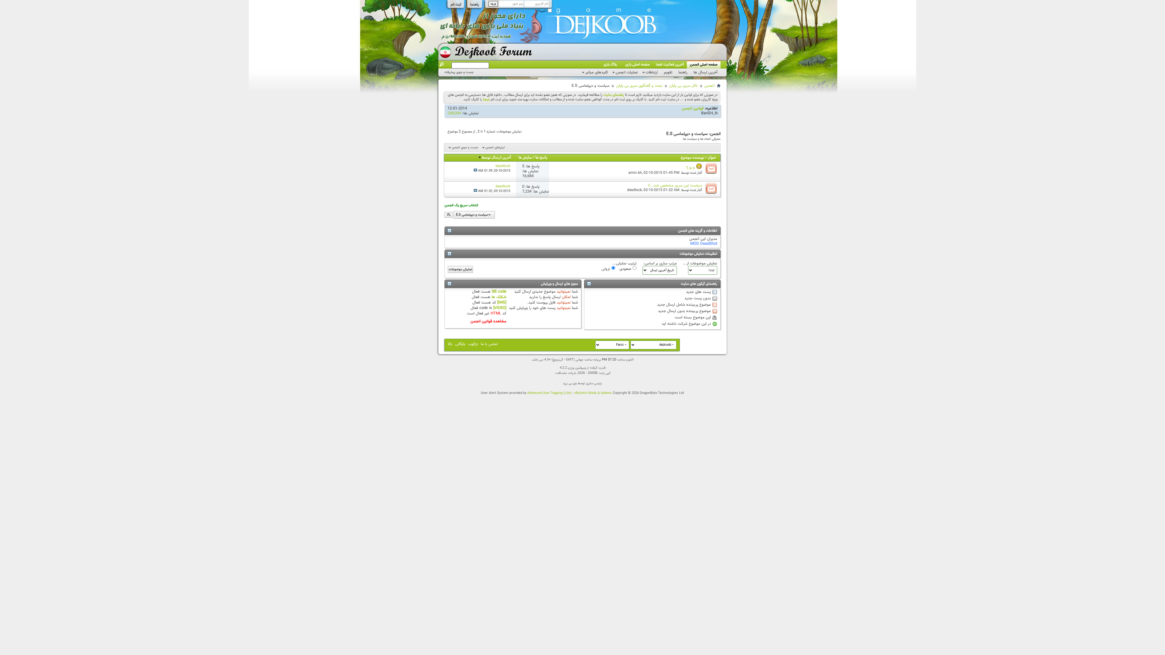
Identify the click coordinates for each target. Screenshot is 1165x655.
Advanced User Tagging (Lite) (549, 393)
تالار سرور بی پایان (683, 86)
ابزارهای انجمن (495, 147)
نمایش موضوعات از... (700, 263)
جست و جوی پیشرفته (459, 72)
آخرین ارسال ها (706, 72)
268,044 (454, 113)
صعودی (626, 268)
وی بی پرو (570, 383)
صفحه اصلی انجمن (704, 64)
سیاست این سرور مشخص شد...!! (675, 186)
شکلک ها (498, 297)
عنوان (711, 158)
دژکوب (473, 344)
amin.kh (635, 173)
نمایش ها (525, 158)
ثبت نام (456, 4)
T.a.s (690, 168)
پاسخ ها (541, 158)
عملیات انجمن (627, 72)
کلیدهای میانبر (596, 72)
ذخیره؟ (543, 11)
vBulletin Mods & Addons (593, 393)
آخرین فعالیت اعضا (670, 64)
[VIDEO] (499, 308)
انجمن (709, 86)
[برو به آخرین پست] (475, 170)
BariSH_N (709, 113)
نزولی (606, 268)
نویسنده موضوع (692, 158)
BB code (499, 292)
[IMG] (501, 303)
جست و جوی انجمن (465, 147)
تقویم (668, 72)
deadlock (634, 190)
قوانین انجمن (693, 109)
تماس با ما (489, 344)
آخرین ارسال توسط (496, 158)
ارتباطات (652, 72)
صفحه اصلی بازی (637, 64)
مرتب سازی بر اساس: (660, 263)
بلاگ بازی (610, 64)
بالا (449, 215)
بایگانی (460, 344)
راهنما (474, 4)
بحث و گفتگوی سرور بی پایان (639, 86)
